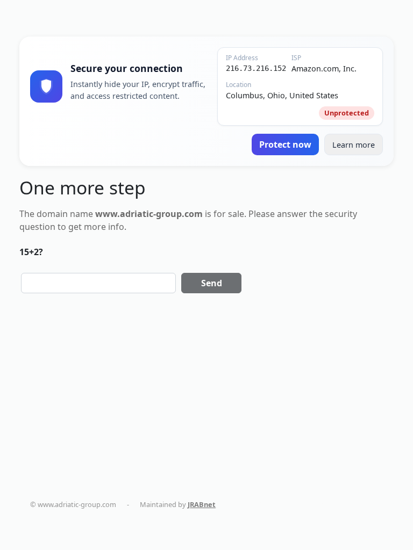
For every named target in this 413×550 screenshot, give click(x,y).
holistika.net (387, 504)
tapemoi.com (62, 514)
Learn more (353, 145)
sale (236, 214)
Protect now (285, 144)
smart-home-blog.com (132, 514)
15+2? (31, 252)
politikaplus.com (329, 504)
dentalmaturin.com (259, 504)
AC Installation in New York (223, 514)
